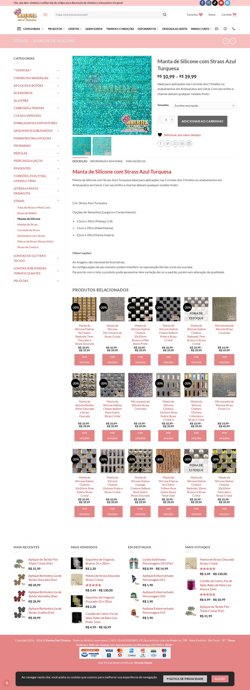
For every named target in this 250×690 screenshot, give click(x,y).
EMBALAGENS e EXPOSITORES (35, 123)
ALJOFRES (21, 100)
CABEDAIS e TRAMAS (29, 108)
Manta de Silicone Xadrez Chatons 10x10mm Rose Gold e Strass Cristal (84, 486)
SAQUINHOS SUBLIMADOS (33, 130)
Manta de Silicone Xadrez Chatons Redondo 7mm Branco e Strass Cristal (196, 334)
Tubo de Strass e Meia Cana (33, 207)
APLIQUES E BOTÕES (28, 85)
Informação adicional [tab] (106, 161)
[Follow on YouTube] (221, 3)
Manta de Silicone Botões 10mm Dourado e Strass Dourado (84, 409)
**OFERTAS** (23, 70)
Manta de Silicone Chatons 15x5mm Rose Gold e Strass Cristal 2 (168, 410)
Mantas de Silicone (54, 40)
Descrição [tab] (79, 161)
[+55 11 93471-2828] (234, 29)
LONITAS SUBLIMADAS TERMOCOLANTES (30, 270)
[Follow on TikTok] (215, 3)
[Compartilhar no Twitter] (168, 143)
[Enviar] (164, 14)
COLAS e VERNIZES (27, 115)
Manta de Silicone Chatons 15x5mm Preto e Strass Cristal (112, 485)
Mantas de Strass (27, 224)
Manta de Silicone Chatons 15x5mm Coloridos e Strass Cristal (196, 410)
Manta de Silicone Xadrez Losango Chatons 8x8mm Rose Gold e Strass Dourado (140, 486)
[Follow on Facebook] (202, 3)
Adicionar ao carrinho (202, 121)
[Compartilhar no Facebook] (161, 143)
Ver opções (84, 360)
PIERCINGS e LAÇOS (28, 160)
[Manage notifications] (7, 683)
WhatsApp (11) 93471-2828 (154, 644)
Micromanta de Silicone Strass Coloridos (140, 405)
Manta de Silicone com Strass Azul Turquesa (121, 172)
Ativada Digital (143, 662)
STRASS (21, 40)
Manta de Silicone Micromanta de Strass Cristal (112, 331)
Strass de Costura (27, 247)
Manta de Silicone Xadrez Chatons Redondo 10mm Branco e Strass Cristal (196, 486)
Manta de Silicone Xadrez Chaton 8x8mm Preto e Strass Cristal (168, 333)
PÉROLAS (20, 153)
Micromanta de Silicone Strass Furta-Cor (224, 405)
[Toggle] (58, 70)
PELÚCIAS (21, 280)
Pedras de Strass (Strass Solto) (35, 241)
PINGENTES (22, 168)
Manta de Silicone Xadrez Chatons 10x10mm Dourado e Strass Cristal (224, 486)
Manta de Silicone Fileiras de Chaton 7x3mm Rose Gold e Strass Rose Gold (168, 486)
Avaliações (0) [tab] (136, 161)
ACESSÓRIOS (23, 93)
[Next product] (226, 41)
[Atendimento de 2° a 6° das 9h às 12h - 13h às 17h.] (226, 29)
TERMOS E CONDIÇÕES (120, 28)
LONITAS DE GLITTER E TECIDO (30, 258)
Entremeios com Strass (31, 235)
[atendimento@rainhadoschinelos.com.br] (217, 29)
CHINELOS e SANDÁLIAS (31, 78)
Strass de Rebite (27, 213)
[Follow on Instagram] (209, 3)
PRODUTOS (55, 28)
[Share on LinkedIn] (189, 143)
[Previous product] (233, 41)
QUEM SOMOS (93, 28)
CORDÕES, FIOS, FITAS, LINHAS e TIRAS (30, 178)
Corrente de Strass (28, 230)
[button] (45, 14)
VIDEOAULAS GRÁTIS (174, 28)
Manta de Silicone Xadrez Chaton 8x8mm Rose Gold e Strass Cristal (112, 409)
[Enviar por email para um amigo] (175, 143)
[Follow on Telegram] (227, 3)
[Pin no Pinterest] (182, 143)
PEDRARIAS (22, 145)
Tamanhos (163, 105)
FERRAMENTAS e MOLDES (32, 138)
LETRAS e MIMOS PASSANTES (26, 190)
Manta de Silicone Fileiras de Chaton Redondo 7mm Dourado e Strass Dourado (84, 334)
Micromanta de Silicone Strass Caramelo (224, 329)
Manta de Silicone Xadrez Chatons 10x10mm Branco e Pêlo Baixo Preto (140, 334)
